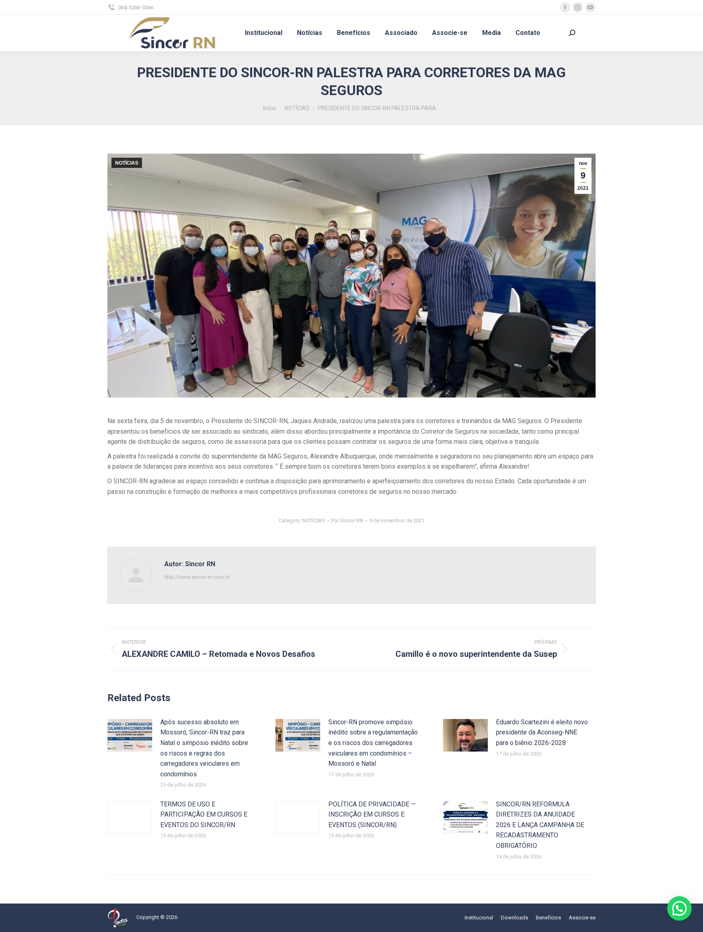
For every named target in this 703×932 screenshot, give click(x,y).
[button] (679, 908)
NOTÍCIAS (126, 163)
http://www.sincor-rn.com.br (197, 577)
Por (347, 520)
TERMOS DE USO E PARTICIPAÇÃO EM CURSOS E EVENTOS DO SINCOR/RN (203, 814)
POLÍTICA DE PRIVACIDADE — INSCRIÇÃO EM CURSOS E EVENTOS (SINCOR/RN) (372, 814)
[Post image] (129, 735)
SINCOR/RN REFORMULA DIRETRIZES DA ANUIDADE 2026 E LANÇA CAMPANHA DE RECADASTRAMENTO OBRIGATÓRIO (540, 824)
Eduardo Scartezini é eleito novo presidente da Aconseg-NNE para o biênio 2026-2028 (542, 732)
